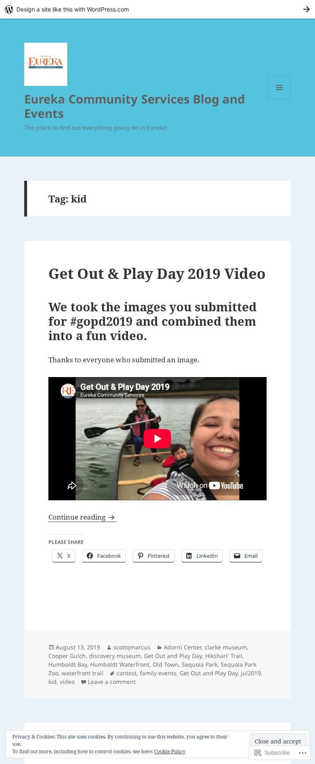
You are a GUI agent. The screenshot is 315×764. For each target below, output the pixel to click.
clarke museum (226, 647)
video (67, 682)
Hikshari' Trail (223, 656)
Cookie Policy (169, 751)
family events (158, 673)
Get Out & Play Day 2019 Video (156, 273)
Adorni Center (182, 647)
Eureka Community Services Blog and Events (134, 106)
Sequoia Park (199, 664)
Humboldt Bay (67, 664)
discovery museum (115, 656)
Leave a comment (112, 682)
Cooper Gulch (67, 656)
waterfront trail (82, 673)
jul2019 (251, 673)
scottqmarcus (132, 647)
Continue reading (77, 517)
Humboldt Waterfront (119, 664)
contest (126, 673)
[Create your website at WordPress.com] (157, 9)
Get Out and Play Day (173, 656)
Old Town (165, 664)
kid (52, 682)
